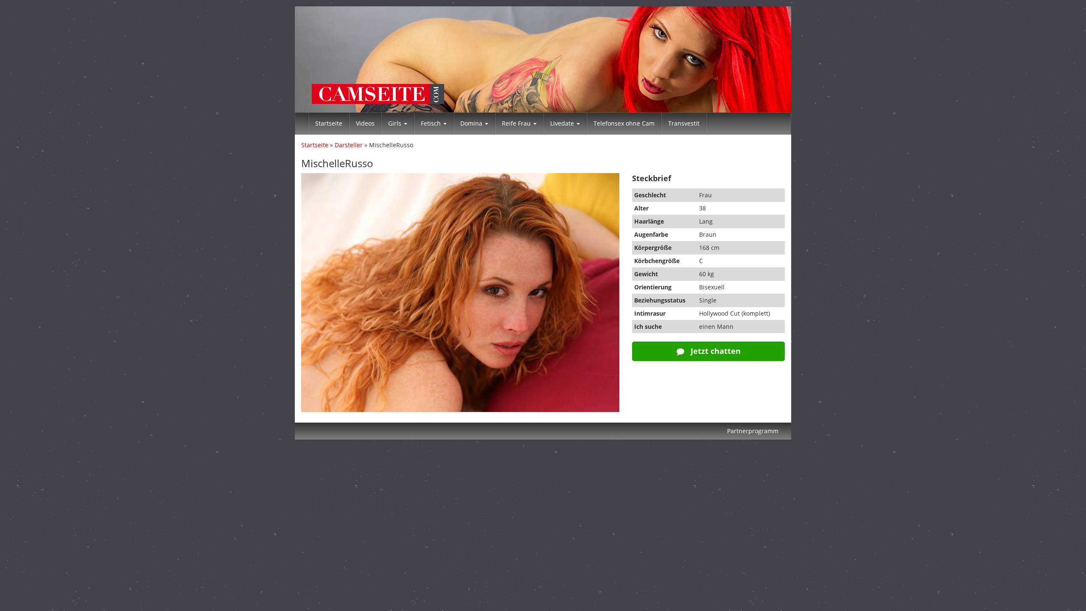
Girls (395, 123)
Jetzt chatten (715, 351)
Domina (472, 123)
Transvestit (684, 123)
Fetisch (431, 123)
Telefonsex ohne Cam (624, 123)
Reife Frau (517, 123)
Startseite (328, 123)
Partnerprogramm (752, 431)
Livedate (563, 123)
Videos (365, 123)
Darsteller (349, 145)
